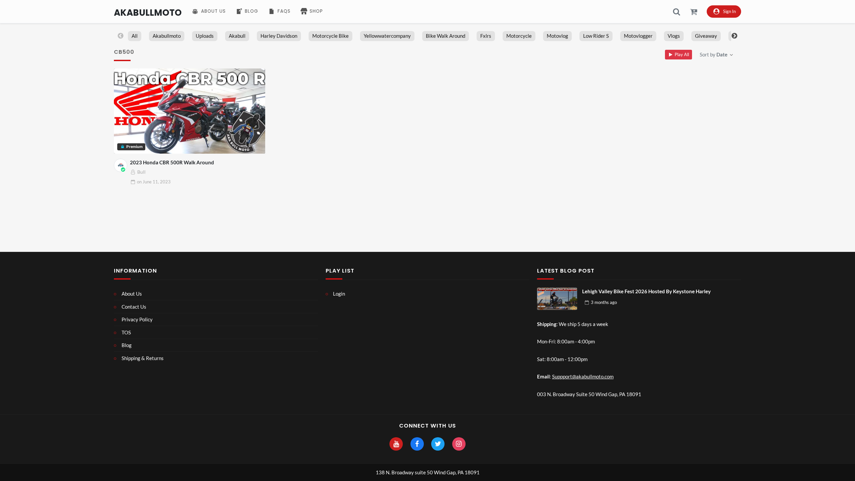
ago (604, 302)
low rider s (596, 36)
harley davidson (279, 36)
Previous (120, 36)
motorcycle (519, 36)
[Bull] (120, 165)
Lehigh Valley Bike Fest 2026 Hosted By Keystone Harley (646, 291)
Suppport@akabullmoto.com (583, 376)
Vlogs (674, 36)
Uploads (205, 36)
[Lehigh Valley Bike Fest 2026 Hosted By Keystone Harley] (557, 299)
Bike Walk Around (445, 36)
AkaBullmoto (148, 12)
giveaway (706, 36)
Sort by (713, 54)
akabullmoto (167, 36)
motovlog (557, 36)
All (135, 36)
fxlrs (485, 36)
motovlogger (638, 36)
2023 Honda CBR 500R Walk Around (172, 162)
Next (734, 36)
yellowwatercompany (387, 36)
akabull (237, 36)
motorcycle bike (330, 36)
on (154, 181)
